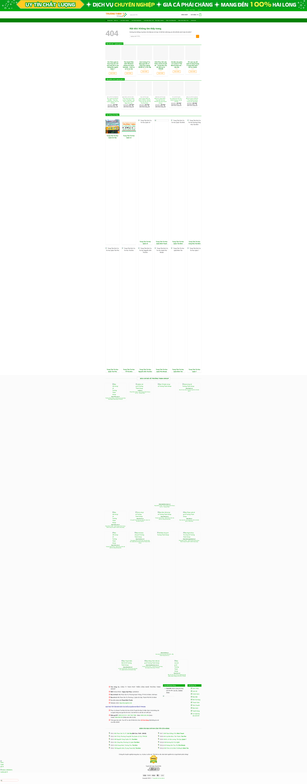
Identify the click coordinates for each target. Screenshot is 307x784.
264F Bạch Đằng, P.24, (173, 733)
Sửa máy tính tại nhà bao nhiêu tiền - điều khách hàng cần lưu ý (164, 655)
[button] (184, 14)
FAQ (187, 10)
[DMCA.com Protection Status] (153, 759)
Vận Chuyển (196, 705)
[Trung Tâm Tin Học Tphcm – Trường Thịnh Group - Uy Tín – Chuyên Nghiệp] (116, 14)
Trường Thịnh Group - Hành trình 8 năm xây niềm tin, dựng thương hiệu (164, 518)
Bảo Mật (195, 697)
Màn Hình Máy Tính (183, 20)
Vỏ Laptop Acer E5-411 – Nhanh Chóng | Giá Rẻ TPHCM (176, 100)
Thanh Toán (196, 702)
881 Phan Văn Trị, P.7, (123, 733)
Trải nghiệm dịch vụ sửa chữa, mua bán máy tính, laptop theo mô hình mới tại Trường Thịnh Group (140, 542)
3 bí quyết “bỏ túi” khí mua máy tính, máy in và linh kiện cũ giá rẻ (140, 520)
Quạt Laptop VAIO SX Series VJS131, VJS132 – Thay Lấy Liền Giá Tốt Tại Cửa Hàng (144, 101)
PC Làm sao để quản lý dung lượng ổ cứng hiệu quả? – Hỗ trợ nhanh (192, 64)
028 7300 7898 (132, 715)
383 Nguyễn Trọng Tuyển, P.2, (125, 739)
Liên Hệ (199, 10)
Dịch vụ (116, 20)
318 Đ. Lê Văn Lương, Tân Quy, (174, 739)
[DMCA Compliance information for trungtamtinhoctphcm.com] (153, 769)
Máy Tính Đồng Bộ (171, 20)
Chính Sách (196, 694)
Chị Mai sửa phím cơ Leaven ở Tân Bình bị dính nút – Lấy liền (176, 64)
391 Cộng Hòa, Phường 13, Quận (126, 742)
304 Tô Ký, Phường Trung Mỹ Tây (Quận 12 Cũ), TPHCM (130, 736)
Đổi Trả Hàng (196, 699)
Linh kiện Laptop (124, 20)
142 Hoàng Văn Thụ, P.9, (174, 745)
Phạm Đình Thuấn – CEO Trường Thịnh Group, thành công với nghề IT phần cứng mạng (189, 541)
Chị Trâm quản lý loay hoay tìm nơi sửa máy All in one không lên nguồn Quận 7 (113, 65)
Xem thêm (112, 73)
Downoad (193, 20)
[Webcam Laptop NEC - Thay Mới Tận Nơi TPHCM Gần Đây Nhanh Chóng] (160, 88)
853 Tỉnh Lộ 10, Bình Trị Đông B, (176, 748)
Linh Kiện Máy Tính (149, 20)
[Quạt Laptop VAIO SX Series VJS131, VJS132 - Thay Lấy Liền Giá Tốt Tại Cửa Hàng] (144, 88)
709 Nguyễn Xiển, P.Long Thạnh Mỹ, (127, 748)
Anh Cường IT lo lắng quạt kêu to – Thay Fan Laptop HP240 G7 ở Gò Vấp (144, 64)
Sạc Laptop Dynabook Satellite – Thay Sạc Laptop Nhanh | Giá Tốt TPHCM (113, 101)
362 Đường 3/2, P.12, (171, 742)
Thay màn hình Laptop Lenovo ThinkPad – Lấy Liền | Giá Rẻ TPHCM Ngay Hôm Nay (129, 101)
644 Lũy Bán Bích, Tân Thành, (174, 736)
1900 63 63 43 (122, 715)
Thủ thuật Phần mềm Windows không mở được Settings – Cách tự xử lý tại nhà (129, 65)
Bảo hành (195, 708)
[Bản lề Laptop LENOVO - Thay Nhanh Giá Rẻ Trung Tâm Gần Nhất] (192, 88)
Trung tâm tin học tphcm (158, 778)
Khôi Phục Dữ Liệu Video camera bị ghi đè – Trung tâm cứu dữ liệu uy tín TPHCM (160, 65)
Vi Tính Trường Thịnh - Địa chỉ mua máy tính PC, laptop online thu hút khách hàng (127, 669)
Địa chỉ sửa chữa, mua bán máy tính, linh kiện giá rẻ (189, 390)
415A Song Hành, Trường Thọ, (126, 745)
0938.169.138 (144, 715)
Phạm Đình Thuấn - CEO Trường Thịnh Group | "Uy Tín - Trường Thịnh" (140, 392)
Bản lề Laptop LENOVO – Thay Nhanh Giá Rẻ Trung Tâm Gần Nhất (192, 100)
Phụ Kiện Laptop (159, 20)
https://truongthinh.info (125, 703)
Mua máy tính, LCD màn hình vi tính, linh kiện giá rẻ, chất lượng (189, 520)
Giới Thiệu (192, 10)
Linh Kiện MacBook (136, 20)
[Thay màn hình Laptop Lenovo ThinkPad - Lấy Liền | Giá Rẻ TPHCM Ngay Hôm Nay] (128, 88)
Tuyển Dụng (196, 711)
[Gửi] (177, 15)
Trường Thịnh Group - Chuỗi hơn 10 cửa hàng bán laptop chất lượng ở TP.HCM (115, 399)
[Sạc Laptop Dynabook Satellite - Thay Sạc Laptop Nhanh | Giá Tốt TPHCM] (113, 88)
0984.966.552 (119, 717)
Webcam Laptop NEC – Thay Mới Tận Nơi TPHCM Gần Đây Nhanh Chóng (160, 101)
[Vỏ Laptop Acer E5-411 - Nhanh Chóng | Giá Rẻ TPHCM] (176, 88)
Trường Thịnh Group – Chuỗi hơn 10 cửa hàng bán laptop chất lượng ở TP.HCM (152, 667)
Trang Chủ (110, 20)
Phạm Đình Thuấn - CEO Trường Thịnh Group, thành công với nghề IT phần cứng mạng (115, 527)
